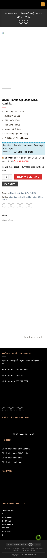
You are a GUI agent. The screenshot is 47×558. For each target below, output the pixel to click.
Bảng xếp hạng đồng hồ (32, 549)
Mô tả (4, 215)
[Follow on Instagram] (9, 409)
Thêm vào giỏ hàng (28, 177)
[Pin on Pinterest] (22, 205)
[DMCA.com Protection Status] (20, 395)
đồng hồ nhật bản (25, 197)
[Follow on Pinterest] (22, 409)
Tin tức (7, 549)
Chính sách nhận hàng (12, 458)
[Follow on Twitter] (13, 409)
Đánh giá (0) (7, 221)
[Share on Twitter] (13, 205)
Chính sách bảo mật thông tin (15, 453)
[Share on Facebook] (9, 205)
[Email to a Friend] (18, 205)
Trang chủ (11, 14)
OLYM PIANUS (23, 17)
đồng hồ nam (13, 197)
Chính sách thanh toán (12, 462)
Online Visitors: (9, 510)
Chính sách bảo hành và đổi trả (16, 449)
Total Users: (7, 531)
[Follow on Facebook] (4, 409)
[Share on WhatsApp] (4, 205)
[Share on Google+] (27, 205)
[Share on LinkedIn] (31, 205)
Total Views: (7, 517)
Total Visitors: (8, 524)
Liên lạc (15, 549)
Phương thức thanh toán (23, 551)
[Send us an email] (18, 409)
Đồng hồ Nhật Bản (30, 14)
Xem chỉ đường (21, 161)
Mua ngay (10, 184)
